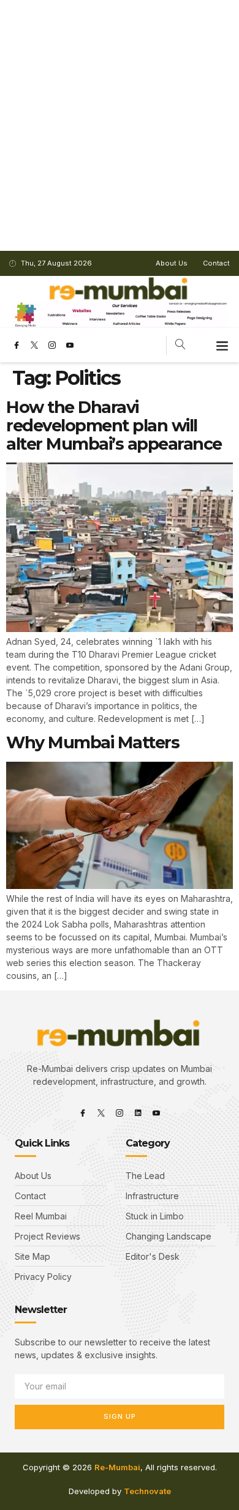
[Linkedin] (138, 1113)
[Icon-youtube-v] (70, 345)
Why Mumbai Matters (92, 742)
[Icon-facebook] (16, 345)
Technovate (147, 1491)
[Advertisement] (119, 125)
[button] (222, 345)
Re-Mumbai (117, 1467)
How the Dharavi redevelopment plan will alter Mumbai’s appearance (114, 425)
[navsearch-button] (180, 345)
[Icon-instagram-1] (52, 345)
